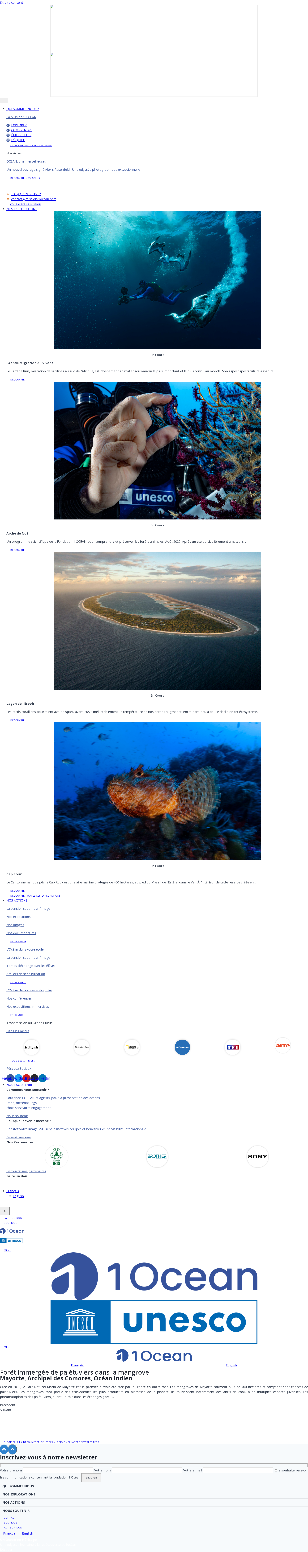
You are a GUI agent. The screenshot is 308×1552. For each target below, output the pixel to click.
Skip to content (11, 2)
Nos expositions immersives (27, 1006)
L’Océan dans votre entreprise (29, 990)
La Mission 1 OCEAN (21, 117)
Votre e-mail (193, 1470)
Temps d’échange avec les (31, 966)
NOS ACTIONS (16, 900)
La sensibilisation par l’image (28, 908)
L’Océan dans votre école (25, 949)
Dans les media (17, 1031)
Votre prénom (11, 1470)
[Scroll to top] (4, 1449)
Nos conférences (19, 998)
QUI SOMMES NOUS (18, 1486)
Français (12, 1191)
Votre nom (103, 1470)
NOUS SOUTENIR (19, 1084)
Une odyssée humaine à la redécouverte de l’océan (38, 1544)
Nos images (15, 925)
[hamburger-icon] (4, 100)
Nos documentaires (21, 933)
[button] (154, 1404)
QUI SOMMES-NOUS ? (22, 109)
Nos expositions (18, 917)
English (18, 1196)
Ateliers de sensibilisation (25, 974)
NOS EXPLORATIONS (21, 209)
